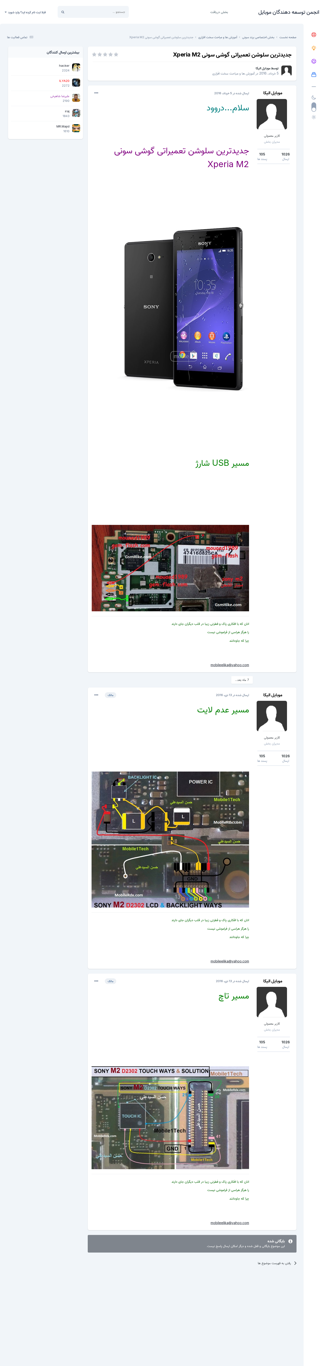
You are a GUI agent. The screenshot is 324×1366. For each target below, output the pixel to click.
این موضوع (80, 12)
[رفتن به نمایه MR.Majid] (76, 128)
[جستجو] (63, 12)
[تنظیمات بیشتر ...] (96, 93)
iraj (67, 111)
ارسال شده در (231, 93)
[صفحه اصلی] (314, 34)
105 (262, 154)
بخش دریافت (219, 12)
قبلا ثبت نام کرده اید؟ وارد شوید (26, 12)
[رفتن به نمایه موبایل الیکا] (286, 71)
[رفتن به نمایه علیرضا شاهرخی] (76, 98)
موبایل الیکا (263, 68)
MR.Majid (62, 126)
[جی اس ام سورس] (314, 48)
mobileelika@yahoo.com (230, 665)
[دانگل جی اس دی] (314, 61)
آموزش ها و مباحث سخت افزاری (233, 73)
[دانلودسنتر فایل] (314, 74)
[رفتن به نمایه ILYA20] (76, 83)
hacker (64, 65)
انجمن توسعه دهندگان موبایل (288, 12)
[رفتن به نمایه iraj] (76, 113)
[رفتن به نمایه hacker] (76, 67)
